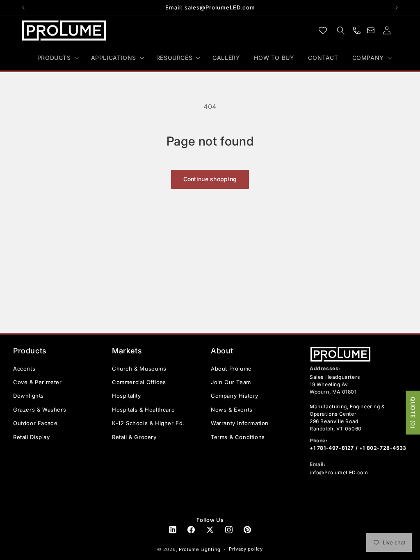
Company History (234, 395)
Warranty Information (240, 423)
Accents (24, 368)
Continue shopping (210, 178)
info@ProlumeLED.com (339, 472)
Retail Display (31, 437)
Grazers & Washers (39, 409)
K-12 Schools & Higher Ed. (148, 423)
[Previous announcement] (23, 8)
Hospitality (126, 395)
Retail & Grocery (134, 437)
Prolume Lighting (200, 549)
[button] (57, 57)
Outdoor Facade (35, 423)
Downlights (28, 395)
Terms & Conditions (238, 437)
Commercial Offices (139, 382)
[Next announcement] (397, 8)
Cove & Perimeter (37, 382)
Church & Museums (139, 368)
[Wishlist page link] (323, 30)
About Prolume (231, 368)
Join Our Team (231, 382)
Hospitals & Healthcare (143, 409)
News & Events (232, 409)
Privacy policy (246, 549)
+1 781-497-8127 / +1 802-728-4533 (358, 448)
